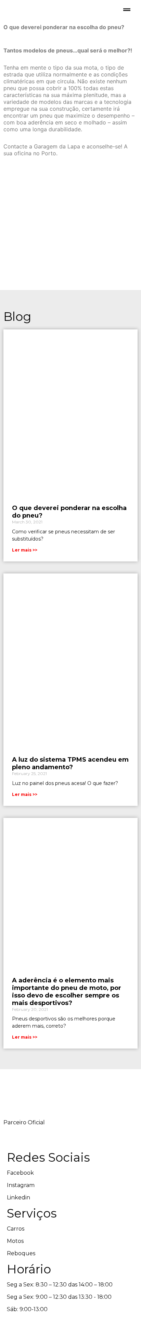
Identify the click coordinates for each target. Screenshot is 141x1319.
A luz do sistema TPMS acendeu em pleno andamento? (70, 763)
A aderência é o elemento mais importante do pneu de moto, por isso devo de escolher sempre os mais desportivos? (66, 992)
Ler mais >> (24, 550)
